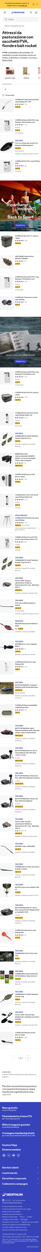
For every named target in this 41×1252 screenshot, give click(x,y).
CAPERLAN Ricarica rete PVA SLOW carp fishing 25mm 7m (26, 538)
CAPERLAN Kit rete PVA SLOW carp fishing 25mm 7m (26, 496)
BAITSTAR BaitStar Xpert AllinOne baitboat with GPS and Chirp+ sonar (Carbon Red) (27, 730)
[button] (39, 529)
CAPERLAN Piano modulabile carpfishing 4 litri (26, 706)
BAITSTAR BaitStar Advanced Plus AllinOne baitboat (26, 800)
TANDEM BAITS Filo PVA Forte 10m (26, 954)
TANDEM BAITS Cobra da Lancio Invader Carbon (27, 868)
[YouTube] (13, 1155)
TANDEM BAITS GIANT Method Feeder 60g (26, 995)
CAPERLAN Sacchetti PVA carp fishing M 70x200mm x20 (27, 373)
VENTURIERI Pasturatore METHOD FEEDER (24, 257)
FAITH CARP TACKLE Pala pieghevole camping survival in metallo (27, 1017)
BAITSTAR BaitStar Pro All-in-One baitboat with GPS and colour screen (26, 753)
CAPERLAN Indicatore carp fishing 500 (25, 663)
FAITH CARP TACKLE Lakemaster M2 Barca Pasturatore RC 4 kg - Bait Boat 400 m (27, 825)
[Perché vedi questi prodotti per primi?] (3, 95)
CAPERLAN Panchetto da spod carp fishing (27, 519)
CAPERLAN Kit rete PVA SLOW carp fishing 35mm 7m (26, 414)
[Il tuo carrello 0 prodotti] (36, 12)
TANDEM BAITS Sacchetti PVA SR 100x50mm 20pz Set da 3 (26, 975)
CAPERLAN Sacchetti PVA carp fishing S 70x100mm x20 (27, 278)
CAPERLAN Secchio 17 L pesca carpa (27, 237)
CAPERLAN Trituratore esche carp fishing (26, 298)
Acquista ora (20, 225)
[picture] (7, 105)
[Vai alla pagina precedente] (13, 1058)
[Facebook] (4, 1155)
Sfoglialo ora (20, 361)
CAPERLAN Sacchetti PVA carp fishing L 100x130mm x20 (27, 121)
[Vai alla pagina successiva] (28, 1058)
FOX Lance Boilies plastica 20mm (25, 604)
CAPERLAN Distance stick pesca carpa (25, 475)
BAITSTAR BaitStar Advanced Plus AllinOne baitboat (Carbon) (27, 777)
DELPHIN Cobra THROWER (25, 846)
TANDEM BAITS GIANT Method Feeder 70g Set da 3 (26, 561)
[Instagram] (18, 1155)
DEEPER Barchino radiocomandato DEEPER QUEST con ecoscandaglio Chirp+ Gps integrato (25, 457)
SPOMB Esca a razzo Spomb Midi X (26, 645)
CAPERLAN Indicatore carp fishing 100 (25, 931)
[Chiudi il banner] (37, 4)
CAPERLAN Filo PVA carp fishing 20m (27, 162)
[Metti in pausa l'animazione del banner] (33, 4)
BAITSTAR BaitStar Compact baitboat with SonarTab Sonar (26, 686)
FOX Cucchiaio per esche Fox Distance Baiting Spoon (26, 144)
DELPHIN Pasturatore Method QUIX (26, 625)
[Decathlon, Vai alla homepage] (17, 12)
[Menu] (4, 12)
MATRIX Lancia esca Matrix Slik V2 (27, 888)
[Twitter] (8, 1155)
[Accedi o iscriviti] (31, 12)
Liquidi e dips (10, 78)
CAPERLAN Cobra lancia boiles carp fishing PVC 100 (27, 101)
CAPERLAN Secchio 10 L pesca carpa (27, 394)
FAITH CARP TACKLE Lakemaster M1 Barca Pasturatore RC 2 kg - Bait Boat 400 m (27, 584)
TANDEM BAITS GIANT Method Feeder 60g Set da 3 (26, 437)
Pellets (26, 78)
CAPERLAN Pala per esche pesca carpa (25, 1034)
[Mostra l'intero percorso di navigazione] (3, 26)
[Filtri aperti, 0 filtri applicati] (5, 89)
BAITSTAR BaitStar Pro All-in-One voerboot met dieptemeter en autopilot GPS (27, 910)
